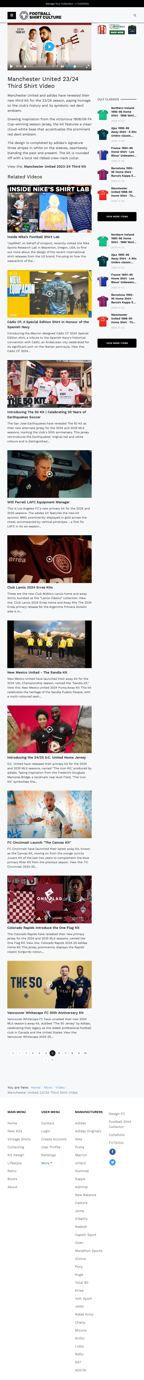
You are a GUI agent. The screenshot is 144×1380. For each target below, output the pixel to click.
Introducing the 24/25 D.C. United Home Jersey (46, 757)
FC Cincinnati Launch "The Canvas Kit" (39, 842)
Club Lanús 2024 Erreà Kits (30, 587)
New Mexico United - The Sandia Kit (37, 672)
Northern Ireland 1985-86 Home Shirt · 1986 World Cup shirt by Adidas (123, 115)
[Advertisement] (117, 66)
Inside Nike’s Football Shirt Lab (33, 237)
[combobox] (135, 15)
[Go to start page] (13, 1053)
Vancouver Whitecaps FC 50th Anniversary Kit (45, 1013)
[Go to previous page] (20, 1053)
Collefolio (83, 3)
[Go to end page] (52, 1060)
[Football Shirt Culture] (40, 15)
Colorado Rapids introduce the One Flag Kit (43, 928)
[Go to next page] (46, 1060)
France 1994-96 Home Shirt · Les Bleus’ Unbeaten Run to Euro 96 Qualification (122, 155)
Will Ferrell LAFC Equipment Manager (38, 502)
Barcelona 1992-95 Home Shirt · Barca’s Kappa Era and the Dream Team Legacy (123, 176)
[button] (12, 15)
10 (85, 1053)
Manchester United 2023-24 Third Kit (55, 166)
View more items (117, 216)
